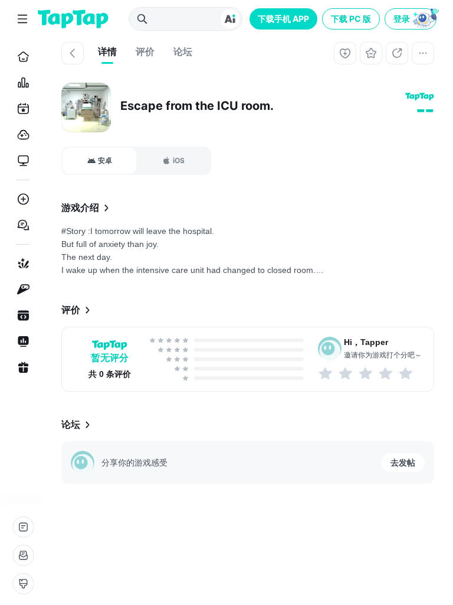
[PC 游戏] (21, 161)
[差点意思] (366, 373)
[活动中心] (21, 367)
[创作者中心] (21, 341)
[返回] (72, 53)
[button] (412, 19)
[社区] (21, 225)
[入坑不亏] (386, 373)
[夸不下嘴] (346, 373)
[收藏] (371, 53)
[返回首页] (73, 18)
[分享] (397, 53)
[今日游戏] (21, 109)
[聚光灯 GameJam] (21, 289)
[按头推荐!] (406, 373)
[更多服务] (23, 527)
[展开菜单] (22, 19)
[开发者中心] (21, 315)
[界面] (23, 583)
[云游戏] (21, 135)
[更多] (423, 53)
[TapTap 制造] (21, 263)
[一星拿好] (326, 373)
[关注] (345, 53)
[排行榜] (21, 83)
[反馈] (23, 555)
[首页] (21, 57)
